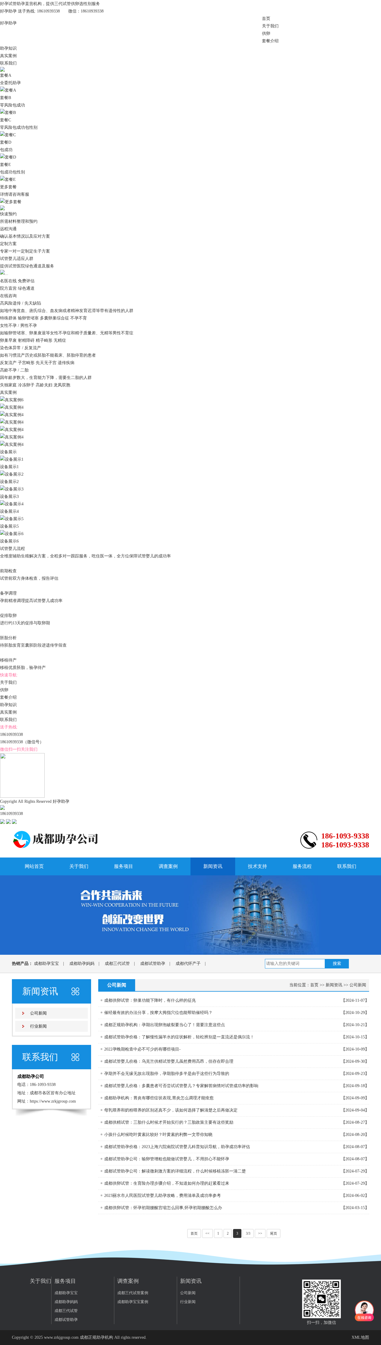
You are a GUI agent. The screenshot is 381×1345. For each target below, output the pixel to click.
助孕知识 (8, 48)
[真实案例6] (12, 399)
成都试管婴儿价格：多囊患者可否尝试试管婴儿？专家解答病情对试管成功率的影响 (181, 1086)
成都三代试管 (117, 963)
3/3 (248, 1233)
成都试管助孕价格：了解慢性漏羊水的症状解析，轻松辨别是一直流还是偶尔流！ (179, 1037)
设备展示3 (9, 496)
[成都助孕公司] (56, 839)
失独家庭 (8, 385)
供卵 (266, 33)
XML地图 (360, 1337)
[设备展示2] (12, 474)
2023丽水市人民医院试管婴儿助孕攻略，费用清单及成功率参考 (162, 1195)
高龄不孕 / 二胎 (15, 370)
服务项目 (123, 866)
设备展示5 (9, 526)
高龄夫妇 (44, 385)
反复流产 (8, 362)
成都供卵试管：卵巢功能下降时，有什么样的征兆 (150, 1000)
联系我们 (8, 63)
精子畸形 (44, 340)
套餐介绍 (270, 41)
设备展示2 (9, 481)
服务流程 (302, 866)
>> (260, 1233)
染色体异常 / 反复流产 (21, 348)
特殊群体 (8, 318)
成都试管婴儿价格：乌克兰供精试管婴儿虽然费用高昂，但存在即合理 (168, 1061)
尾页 (273, 1233)
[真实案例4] (12, 407)
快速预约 (8, 214)
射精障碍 (26, 340)
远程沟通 (8, 229)
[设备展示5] (12, 518)
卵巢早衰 (8, 340)
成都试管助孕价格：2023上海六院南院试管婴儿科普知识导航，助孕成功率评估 (177, 1147)
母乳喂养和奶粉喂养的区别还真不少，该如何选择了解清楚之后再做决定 (171, 1110)
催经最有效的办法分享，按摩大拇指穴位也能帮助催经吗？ (158, 1012)
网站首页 (34, 866)
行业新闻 (38, 1026)
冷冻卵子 (26, 385)
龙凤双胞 (62, 385)
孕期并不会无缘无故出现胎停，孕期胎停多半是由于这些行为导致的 (166, 1073)
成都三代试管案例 (132, 1293)
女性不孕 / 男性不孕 (19, 325)
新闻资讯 (212, 866)
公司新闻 (38, 1013)
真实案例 (8, 56)
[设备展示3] (12, 489)
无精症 (60, 340)
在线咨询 (8, 296)
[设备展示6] (12, 533)
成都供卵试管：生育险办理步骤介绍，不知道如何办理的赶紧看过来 (166, 1183)
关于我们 (270, 26)
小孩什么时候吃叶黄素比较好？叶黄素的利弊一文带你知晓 (158, 1134)
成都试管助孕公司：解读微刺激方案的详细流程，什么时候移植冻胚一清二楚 (175, 1171)
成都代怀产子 (188, 963)
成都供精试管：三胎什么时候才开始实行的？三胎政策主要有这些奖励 (168, 1122)
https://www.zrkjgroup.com (53, 1101)
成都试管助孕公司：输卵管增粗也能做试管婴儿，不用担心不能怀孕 (166, 1159)
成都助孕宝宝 (46, 963)
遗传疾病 (66, 362)
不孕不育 (78, 318)
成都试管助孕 (152, 963)
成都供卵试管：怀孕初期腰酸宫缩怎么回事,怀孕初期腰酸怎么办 (163, 1208)
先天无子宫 (46, 362)
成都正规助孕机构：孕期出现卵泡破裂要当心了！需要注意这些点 (164, 1025)
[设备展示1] (12, 459)
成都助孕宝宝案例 (132, 1301)
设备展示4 (9, 511)
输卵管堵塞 (28, 318)
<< (207, 1233)
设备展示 (8, 452)
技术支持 (257, 866)
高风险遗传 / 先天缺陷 (21, 303)
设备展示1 (9, 467)
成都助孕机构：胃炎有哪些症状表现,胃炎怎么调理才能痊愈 (159, 1098)
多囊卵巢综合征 (54, 318)
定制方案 (8, 244)
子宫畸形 (26, 362)
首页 (266, 18)
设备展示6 (9, 541)
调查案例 (168, 866)
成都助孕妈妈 (81, 963)
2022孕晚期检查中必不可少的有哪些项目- (142, 1049)
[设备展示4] (12, 503)
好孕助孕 (8, 23)
